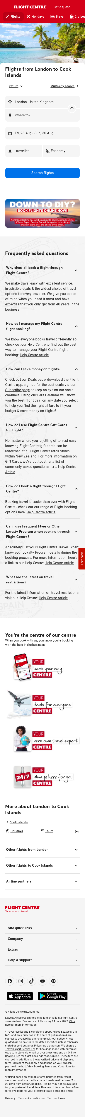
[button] (23, 151)
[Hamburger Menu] (8, 7)
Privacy (10, 1098)
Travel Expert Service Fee (20, 1049)
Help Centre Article (34, 355)
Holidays (38, 16)
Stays (59, 16)
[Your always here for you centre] (42, 776)
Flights (15, 16)
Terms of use (56, 1098)
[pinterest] (53, 981)
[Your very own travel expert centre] (42, 740)
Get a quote (62, 7)
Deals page (37, 379)
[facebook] (9, 981)
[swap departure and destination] (72, 108)
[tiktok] (31, 981)
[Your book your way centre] (42, 668)
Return (13, 86)
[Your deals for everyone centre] (42, 704)
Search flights (42, 173)
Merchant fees (21, 1063)
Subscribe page (17, 390)
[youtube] (42, 981)
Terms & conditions (31, 1098)
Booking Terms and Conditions (52, 1066)
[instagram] (20, 981)
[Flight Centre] (30, 7)
